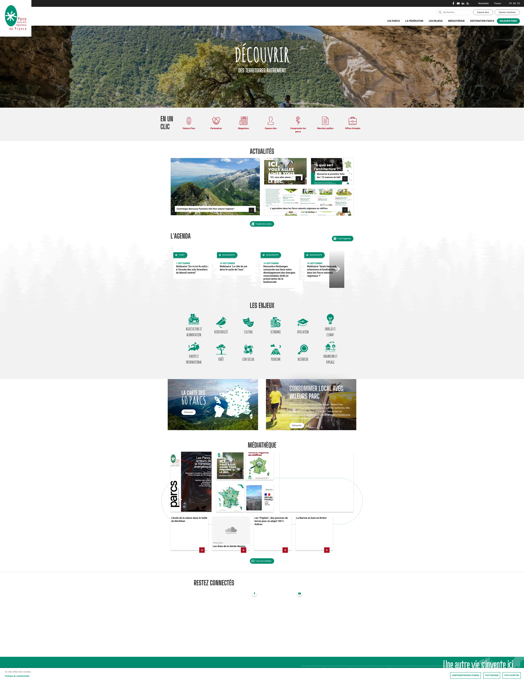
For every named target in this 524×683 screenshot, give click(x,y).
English (514, 3)
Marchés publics (325, 128)
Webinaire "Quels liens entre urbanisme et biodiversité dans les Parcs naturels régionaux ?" (322, 271)
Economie (276, 331)
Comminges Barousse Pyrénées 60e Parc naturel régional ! (205, 209)
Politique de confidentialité (17, 676)
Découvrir (296, 425)
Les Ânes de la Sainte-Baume (229, 546)
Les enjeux (434, 22)
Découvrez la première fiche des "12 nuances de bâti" (331, 175)
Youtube (458, 3)
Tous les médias (263, 561)
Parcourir (188, 412)
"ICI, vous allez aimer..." (281, 177)
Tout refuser (491, 675)
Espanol (518, 3)
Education (303, 331)
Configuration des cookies (465, 675)
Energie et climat (330, 331)
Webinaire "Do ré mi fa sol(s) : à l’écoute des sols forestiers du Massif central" (192, 269)
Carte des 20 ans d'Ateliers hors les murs (228, 492)
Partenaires (216, 128)
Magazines (243, 128)
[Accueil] (15, 3)
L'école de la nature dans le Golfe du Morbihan (189, 519)
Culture (248, 331)
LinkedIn (463, 3)
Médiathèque (456, 21)
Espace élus (483, 12)
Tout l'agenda (344, 238)
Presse (497, 3)
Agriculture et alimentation (194, 331)
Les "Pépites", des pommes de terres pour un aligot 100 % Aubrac (271, 521)
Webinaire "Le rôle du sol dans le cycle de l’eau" (233, 268)
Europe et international (194, 359)
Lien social (248, 359)
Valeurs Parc (507, 21)
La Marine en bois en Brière (311, 518)
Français (510, 3)
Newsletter (483, 3)
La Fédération (413, 22)
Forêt (221, 359)
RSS (467, 3)
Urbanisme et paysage (330, 359)
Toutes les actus (263, 224)
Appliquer (440, 12)
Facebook (453, 3)
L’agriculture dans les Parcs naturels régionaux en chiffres (298, 208)
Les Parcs (392, 22)
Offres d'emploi (352, 128)
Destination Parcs (482, 21)
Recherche (303, 359)
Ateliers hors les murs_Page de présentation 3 (256, 492)
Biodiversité (221, 331)
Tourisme (276, 359)
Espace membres (507, 12)
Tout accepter (511, 675)
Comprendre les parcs (298, 130)
